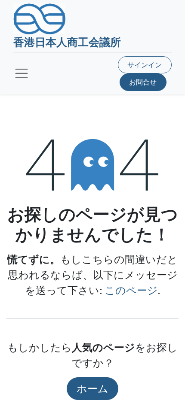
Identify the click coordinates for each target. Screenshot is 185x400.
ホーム (92, 388)
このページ (131, 290)
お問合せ (143, 82)
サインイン (144, 65)
